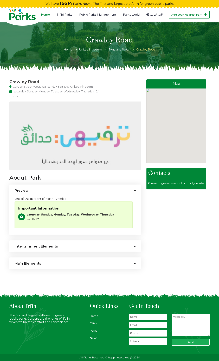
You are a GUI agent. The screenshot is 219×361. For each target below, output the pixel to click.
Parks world (131, 14)
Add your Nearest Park (186, 14)
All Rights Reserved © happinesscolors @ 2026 (109, 357)
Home (45, 14)
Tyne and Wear (119, 49)
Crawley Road (145, 49)
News (93, 338)
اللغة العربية (156, 14)
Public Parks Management (97, 14)
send (190, 342)
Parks (93, 330)
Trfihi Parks (64, 14)
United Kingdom (90, 49)
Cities (93, 323)
